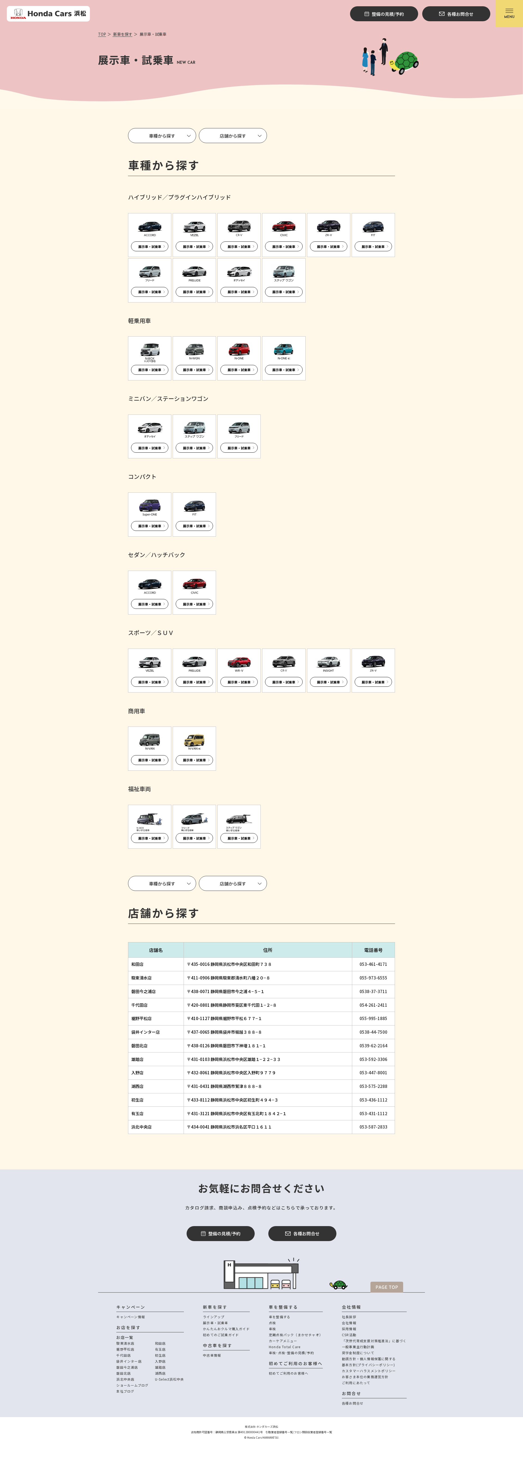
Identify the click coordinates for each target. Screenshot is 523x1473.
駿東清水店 (141, 978)
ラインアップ (213, 1316)
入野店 (137, 1072)
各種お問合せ (306, 1233)
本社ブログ (125, 1391)
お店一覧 (124, 1337)
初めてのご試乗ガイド (221, 1334)
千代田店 (139, 1005)
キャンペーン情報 (130, 1316)
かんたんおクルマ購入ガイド (226, 1328)
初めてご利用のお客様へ (288, 1373)
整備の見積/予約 (224, 1233)
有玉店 (137, 1113)
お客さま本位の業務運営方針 (365, 1376)
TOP (102, 34)
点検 (272, 1322)
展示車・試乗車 (215, 1322)
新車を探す (122, 34)
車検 (272, 1328)
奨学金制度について (358, 1352)
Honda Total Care (284, 1346)
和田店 (137, 964)
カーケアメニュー (283, 1340)
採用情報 (349, 1328)
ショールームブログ (132, 1385)
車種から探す (162, 135)
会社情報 (349, 1322)
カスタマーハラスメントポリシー (369, 1370)
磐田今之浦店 (143, 991)
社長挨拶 (349, 1316)
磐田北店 (139, 1045)
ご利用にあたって (356, 1382)
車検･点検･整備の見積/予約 (291, 1352)
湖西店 (137, 1086)
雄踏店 (137, 1059)
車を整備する (279, 1316)
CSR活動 (349, 1334)
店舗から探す (233, 135)
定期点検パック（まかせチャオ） (296, 1334)
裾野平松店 (141, 1018)
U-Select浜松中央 (169, 1379)
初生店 (137, 1100)
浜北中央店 (141, 1127)
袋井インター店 (145, 1032)
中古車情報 (212, 1355)
